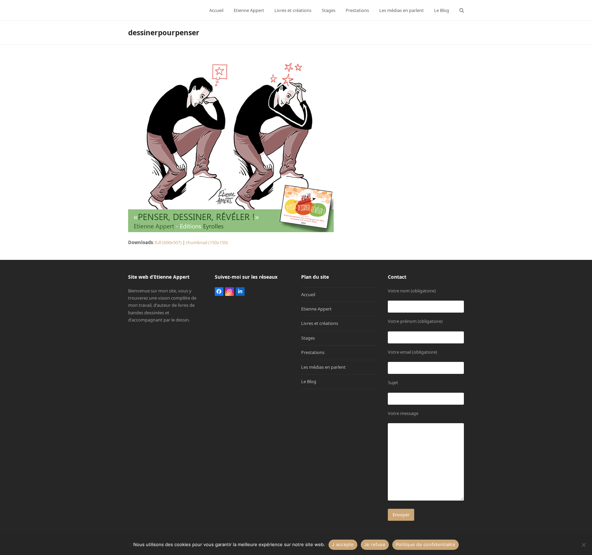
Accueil (308, 294)
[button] (461, 10)
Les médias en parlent (323, 367)
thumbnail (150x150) (207, 242)
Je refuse (374, 544)
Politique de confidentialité (425, 544)
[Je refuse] (583, 544)
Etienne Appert (316, 309)
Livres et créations (319, 323)
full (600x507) (168, 242)
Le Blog (308, 381)
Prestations (312, 352)
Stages (308, 338)
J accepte (343, 544)
